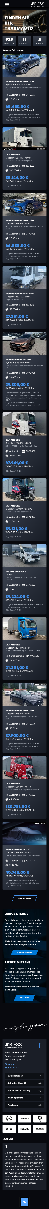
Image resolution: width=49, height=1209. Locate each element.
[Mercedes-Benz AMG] (24, 1118)
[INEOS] (24, 1129)
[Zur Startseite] (37, 4)
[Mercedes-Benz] (9, 1118)
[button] (7, 4)
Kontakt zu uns (12, 1067)
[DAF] (39, 1129)
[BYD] (9, 1129)
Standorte (10, 1064)
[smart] (39, 1118)
